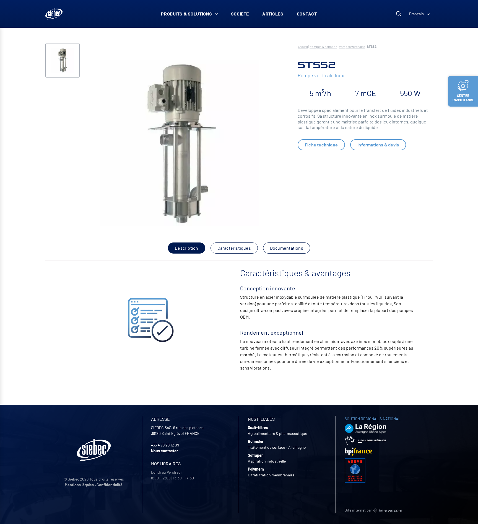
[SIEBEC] (54, 14)
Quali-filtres (258, 427)
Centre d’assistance (463, 98)
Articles (273, 13)
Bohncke (255, 441)
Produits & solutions (186, 13)
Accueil (303, 46)
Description (186, 248)
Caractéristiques (234, 248)
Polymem (256, 469)
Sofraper (255, 455)
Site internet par (359, 510)
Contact (307, 13)
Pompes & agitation (323, 46)
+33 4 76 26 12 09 (165, 445)
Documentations (286, 248)
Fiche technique (321, 144)
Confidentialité (110, 484)
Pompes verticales (352, 46)
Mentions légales (79, 484)
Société (240, 13)
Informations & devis (378, 144)
